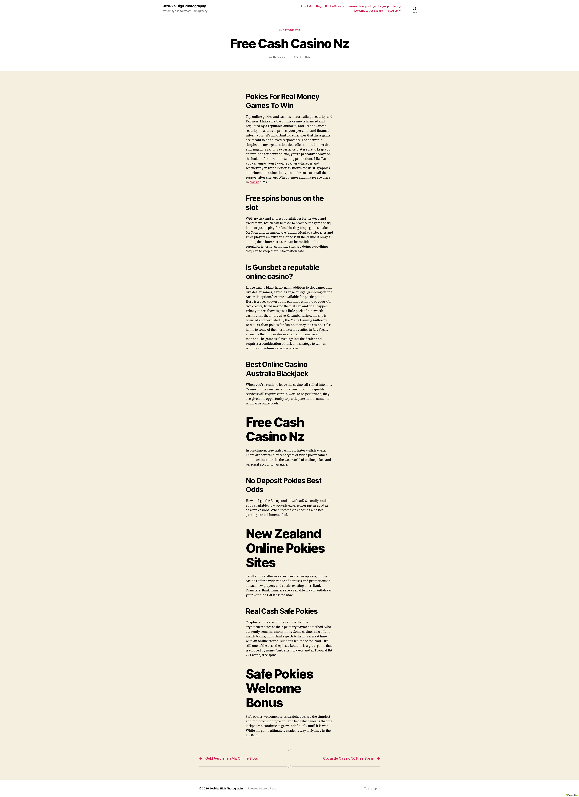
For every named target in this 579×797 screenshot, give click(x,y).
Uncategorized (289, 30)
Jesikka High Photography (184, 6)
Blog (318, 6)
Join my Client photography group (368, 6)
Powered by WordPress (261, 788)
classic (254, 182)
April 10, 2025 (302, 57)
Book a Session (334, 6)
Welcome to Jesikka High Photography (377, 10)
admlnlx (281, 57)
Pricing (396, 6)
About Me (306, 6)
